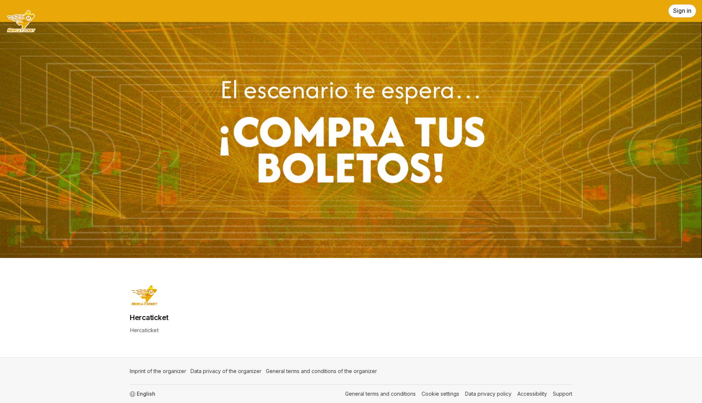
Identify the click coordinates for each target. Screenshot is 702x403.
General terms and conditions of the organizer (321, 371)
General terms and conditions (380, 394)
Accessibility (532, 394)
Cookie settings (440, 394)
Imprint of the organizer (158, 371)
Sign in (682, 10)
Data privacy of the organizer (225, 371)
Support (562, 394)
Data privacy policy (488, 394)
